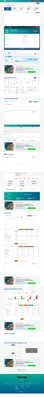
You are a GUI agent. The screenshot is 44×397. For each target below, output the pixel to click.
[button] (8, 1)
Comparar (38, 3)
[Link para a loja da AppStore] (24, 377)
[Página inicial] (5, 1)
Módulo (17, 388)
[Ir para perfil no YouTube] (20, 380)
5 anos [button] (34, 12)
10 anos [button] (36, 215)
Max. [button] (38, 215)
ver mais (16, 243)
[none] (22, 69)
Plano (16, 387)
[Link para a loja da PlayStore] (19, 377)
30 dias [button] (27, 12)
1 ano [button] (32, 12)
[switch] (22, 24)
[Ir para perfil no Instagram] (22, 380)
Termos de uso (22, 387)
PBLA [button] (5, 5)
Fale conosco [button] (22, 388)
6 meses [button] (30, 12)
